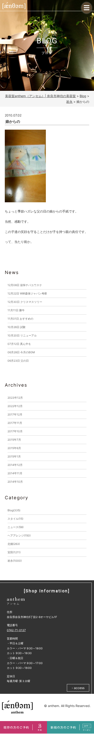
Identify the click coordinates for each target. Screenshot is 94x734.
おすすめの (20, 318)
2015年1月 (14, 456)
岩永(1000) (15, 560)
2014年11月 (15, 473)
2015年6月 (14, 448)
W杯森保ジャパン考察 (27, 293)
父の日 (18, 360)
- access (78, 688)
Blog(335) (14, 510)
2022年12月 (15, 406)
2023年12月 (15, 397)
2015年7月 (14, 439)
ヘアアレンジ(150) (19, 535)
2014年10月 (15, 481)
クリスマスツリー (25, 302)
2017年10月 (15, 431)
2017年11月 (15, 423)
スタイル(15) (15, 518)
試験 (17, 327)
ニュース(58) (16, 527)
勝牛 (16, 310)
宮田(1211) (14, 552)
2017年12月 (15, 414)
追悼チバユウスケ (25, 285)
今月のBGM (21, 352)
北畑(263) (14, 544)
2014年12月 (15, 465)
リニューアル (22, 335)
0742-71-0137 (16, 630)
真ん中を (19, 344)
